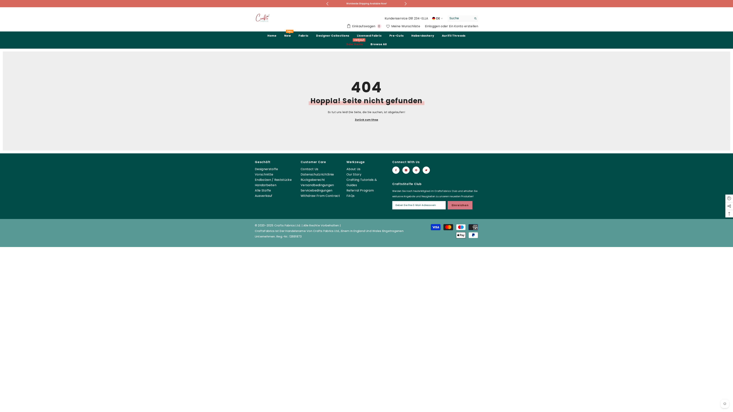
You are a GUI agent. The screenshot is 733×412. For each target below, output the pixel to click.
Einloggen (433, 26)
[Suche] (463, 18)
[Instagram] (406, 170)
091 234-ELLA (418, 18)
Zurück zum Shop (366, 119)
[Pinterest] (416, 170)
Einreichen (460, 205)
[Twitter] (426, 170)
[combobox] (460, 18)
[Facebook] (396, 170)
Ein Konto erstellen (463, 26)
